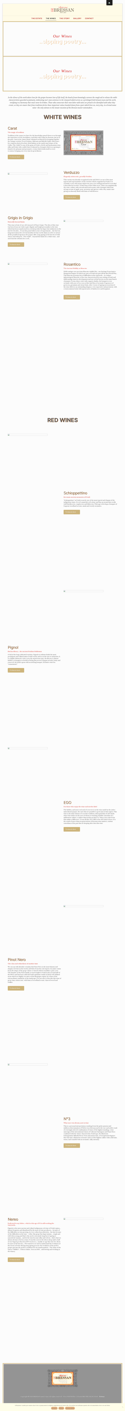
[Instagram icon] (64, 1400)
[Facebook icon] (60, 1400)
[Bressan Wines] (62, 10)
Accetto (54, 1408)
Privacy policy (70, 1408)
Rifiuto (61, 1408)
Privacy (102, 1396)
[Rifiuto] (123, 1407)
